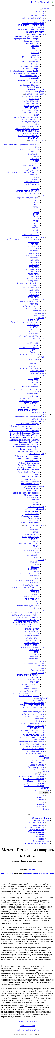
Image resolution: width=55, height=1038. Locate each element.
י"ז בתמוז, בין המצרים (30, 165)
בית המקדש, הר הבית (35, 726)
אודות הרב (45, 772)
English (41, 800)
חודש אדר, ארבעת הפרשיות (27, 606)
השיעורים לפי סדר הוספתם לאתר (31, 25)
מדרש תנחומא (33, 246)
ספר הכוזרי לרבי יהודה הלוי (33, 663)
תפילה (41, 661)
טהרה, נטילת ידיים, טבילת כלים (31, 742)
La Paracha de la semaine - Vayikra (24, 435)
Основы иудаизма (31, 497)
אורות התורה (33, 382)
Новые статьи (33, 490)
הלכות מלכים (33, 331)
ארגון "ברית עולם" (41, 790)
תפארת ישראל (33, 343)
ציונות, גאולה (39, 721)
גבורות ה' (35, 341)
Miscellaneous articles (30, 484)
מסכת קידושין (33, 281)
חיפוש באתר (39, 11)
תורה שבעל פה (33, 656)
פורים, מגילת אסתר (31, 193)
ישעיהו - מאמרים (32, 636)
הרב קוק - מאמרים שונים (29, 696)
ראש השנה (34, 175)
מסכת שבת (34, 251)
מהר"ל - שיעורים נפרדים (29, 354)
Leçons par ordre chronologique (26, 39)
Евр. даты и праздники (34, 827)
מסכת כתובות (33, 274)
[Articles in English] (28, 454)
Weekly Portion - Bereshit (28, 463)
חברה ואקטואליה (32, 534)
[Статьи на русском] (26, 486)
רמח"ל (41, 357)
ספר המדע (34, 327)
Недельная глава (31, 495)
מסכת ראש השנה (32, 255)
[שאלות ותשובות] (35, 698)
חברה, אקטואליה (32, 108)
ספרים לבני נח (38, 769)
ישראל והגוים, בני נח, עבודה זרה (26, 543)
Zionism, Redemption (30, 479)
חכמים (36, 654)
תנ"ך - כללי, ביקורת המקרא (28, 198)
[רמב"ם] (37, 318)
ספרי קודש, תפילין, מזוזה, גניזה (32, 744)
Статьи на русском (36, 486)
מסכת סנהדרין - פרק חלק (29, 288)
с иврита (31, 870)
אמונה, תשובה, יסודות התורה (32, 707)
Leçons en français (36, 34)
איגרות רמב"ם (33, 324)
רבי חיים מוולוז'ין (37, 373)
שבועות (36, 161)
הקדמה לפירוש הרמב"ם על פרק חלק (24, 322)
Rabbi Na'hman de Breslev (28, 80)
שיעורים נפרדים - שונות (34, 94)
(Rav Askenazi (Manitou (29, 85)
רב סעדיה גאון (38, 313)
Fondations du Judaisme (29, 442)
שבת (37, 142)
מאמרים (45, 414)
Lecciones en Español (35, 92)
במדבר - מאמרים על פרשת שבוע (26, 622)
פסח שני (35, 156)
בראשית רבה (33, 241)
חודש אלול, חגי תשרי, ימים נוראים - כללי (23, 172)
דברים (36, 209)
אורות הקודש (33, 380)
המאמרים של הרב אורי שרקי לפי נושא (29, 417)
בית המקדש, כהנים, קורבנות (28, 119)
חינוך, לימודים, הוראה (35, 732)
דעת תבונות (34, 364)
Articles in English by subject (27, 456)
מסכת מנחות (34, 294)
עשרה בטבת (34, 601)
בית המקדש (34, 539)
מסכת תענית (34, 265)
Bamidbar (35, 52)
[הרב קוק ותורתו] (31, 673)
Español (40, 804)
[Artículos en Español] (26, 509)
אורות (36, 377)
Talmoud (35, 59)
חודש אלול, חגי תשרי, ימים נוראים (25, 587)
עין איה (36, 384)
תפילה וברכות (38, 311)
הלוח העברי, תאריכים (35, 751)
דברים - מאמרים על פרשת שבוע (26, 624)
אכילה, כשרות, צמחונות (29, 126)
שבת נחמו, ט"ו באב (31, 170)
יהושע (36, 212)
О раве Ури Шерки (35, 781)
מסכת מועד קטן (32, 269)
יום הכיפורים (34, 179)
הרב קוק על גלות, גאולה (29, 691)
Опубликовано (7, 873)
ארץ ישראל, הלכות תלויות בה (32, 723)
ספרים (46, 758)
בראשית (35, 200)
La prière (35, 64)
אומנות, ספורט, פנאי (31, 133)
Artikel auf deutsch (36, 507)
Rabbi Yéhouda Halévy (29, 76)
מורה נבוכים (34, 334)
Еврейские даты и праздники (26, 493)
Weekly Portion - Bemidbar (27, 470)
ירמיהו (36, 223)
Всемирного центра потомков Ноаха (39, 873)
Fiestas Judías (33, 518)
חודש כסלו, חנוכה (32, 184)
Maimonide (34, 78)
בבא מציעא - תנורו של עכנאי (27, 283)
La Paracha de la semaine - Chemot (24, 433)
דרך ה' (36, 361)
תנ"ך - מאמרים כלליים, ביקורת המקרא (23, 613)
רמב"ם (41, 318)
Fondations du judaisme (29, 62)
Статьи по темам (31, 488)
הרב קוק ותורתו (38, 673)
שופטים (36, 214)
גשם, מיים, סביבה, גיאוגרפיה (28, 131)
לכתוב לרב (45, 788)
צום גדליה (35, 177)
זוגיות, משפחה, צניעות (30, 122)
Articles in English (36, 454)
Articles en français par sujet (27, 424)
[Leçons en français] (28, 34)
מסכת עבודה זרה (32, 290)
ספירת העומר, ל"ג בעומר (29, 149)
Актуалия (34, 500)
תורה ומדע (34, 530)
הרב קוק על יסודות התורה (28, 686)
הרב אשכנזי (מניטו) (36, 412)
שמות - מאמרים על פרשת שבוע (26, 617)
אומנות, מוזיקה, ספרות (35, 753)
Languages (44, 793)
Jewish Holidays (32, 460)
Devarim (35, 55)
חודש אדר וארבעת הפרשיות (27, 191)
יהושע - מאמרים (32, 626)
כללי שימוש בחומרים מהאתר (32, 18)
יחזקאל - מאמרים (32, 640)
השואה (36, 546)
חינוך (37, 124)
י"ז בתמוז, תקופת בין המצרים (27, 580)
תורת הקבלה (34, 659)
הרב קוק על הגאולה (31, 405)
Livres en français (36, 762)
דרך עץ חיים (34, 366)
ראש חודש (34, 562)
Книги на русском (36, 767)
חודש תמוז (35, 163)
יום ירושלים (34, 159)
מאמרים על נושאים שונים (34, 525)
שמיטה (36, 541)
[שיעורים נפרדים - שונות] (24, 94)
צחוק (37, 553)
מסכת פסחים (33, 253)
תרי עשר (35, 228)
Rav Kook (34, 82)
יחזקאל (36, 225)
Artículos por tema (31, 511)
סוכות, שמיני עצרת (31, 182)
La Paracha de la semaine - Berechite (24, 430)
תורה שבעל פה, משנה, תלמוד (32, 647)
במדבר (36, 207)
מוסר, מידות (34, 99)
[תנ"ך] (39, 196)
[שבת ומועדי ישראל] (28, 140)
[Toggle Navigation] (53, 5)
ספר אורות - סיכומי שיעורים (28, 675)
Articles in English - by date (27, 458)
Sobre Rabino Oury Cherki (33, 783)
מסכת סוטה (34, 276)
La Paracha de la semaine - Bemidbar (24, 437)
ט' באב (36, 168)
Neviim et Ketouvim (30, 57)
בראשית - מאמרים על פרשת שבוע (25, 615)
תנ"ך (42, 195)
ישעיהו (36, 221)
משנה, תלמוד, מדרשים (35, 237)
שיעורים (45, 20)
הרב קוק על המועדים (30, 684)
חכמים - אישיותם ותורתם (29, 308)
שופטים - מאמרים (32, 629)
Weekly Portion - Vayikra (28, 467)
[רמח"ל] (38, 357)
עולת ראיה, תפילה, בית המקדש (26, 389)
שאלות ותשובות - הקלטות (28, 135)
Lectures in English (36, 89)
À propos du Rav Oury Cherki (31, 776)
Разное (36, 504)
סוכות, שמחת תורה (31, 596)
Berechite (35, 46)
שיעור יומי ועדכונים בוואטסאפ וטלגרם (29, 29)
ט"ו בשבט (35, 188)
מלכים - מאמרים (32, 633)
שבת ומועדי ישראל (36, 140)
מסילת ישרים (33, 359)
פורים (36, 608)
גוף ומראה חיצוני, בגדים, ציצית (32, 737)
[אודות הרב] (39, 772)
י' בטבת (36, 186)
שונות (36, 557)
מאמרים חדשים (37, 419)
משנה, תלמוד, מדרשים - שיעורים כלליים (23, 239)
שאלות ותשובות (42, 698)
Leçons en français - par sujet (27, 36)
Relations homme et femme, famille (24, 71)
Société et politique (31, 69)
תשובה (36, 532)
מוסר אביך (34, 391)
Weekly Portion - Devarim (28, 472)
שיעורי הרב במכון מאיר (35, 32)
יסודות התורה (33, 527)
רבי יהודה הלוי (38, 315)
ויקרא (36, 205)
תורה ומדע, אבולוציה (30, 101)
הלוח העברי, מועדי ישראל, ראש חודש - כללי (21, 145)
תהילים (36, 230)
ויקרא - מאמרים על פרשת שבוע (26, 619)
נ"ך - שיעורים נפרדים (30, 235)
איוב (37, 232)
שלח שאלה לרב (38, 700)
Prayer (36, 474)
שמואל (36, 216)
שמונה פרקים (33, 320)
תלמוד (36, 652)
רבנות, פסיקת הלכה (31, 306)
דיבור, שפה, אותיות (31, 105)
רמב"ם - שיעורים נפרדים (29, 336)
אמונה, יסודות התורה (30, 96)
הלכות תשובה (33, 329)
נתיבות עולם (34, 352)
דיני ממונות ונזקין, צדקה (35, 746)
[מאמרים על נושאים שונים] (23, 525)
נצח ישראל (34, 345)
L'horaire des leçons (31, 41)
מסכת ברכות (34, 248)
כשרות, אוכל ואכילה (36, 739)
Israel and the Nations (30, 481)
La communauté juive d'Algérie (26, 447)
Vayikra (35, 50)
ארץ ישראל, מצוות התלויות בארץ (26, 117)
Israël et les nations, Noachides (26, 444)
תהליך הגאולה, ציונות (30, 537)
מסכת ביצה (34, 262)
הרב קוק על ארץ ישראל (29, 407)
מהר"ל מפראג (38, 338)
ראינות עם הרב (33, 555)
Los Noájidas (33, 520)
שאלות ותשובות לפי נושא (34, 702)
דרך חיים (35, 350)
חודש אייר (35, 152)
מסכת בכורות (33, 297)
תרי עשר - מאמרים (31, 643)
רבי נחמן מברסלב (37, 371)
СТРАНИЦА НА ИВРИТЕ (37, 843)
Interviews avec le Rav (29, 449)
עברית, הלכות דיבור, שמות (33, 712)
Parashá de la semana (30, 516)
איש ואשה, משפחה (31, 550)
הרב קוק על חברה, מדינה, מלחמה (26, 693)
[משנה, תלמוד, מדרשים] (25, 237)
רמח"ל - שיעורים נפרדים (29, 368)
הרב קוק (40, 375)
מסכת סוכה (34, 260)
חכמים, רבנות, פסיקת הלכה (33, 714)
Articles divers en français (28, 451)
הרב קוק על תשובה (31, 403)
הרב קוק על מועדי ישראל (29, 401)
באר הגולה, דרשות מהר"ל (29, 348)
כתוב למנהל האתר (36, 16)
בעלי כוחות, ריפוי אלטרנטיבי (33, 749)
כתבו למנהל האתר (27, 1026)
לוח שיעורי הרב (38, 27)
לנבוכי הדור (34, 396)
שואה (36, 115)
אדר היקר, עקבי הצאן (30, 387)
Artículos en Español (35, 509)
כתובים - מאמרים (32, 645)
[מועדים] (37, 560)
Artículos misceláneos (30, 523)
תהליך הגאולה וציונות (30, 110)
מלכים (36, 218)
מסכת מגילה (34, 267)
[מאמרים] (41, 415)
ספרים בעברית (38, 760)
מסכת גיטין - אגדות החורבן (28, 278)
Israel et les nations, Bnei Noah (26, 73)
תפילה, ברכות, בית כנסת (34, 716)
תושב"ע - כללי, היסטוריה (29, 301)
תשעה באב (34, 583)
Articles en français (36, 421)
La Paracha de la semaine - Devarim (24, 440)
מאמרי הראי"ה (33, 394)
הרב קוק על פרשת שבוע (29, 398)
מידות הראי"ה (33, 679)
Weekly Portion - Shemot (28, 465)
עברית (41, 795)
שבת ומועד (39, 719)
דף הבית (45, 9)
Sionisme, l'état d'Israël (29, 66)
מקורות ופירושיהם (37, 709)
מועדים (41, 560)
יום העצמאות (33, 154)
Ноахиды (35, 502)
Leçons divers (33, 87)
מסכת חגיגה (34, 271)
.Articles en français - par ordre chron (24, 426)
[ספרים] (43, 758)
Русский (40, 802)
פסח (37, 147)
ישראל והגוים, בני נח (31, 112)
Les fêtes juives (32, 43)
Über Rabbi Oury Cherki (34, 785)
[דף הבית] (41, 9)
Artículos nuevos (32, 513)
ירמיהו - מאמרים (32, 638)
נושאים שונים (33, 138)
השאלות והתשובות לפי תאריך (32, 705)
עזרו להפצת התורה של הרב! (27, 1021)
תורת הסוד (34, 304)
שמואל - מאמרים (32, 631)
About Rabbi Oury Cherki (33, 779)
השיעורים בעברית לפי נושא (33, 23)
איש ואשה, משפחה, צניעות (33, 735)
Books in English (37, 765)
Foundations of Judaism (29, 477)
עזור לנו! (40, 13)
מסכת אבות (34, 292)
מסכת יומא (34, 258)
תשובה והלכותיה (32, 103)
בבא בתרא (34, 285)
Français (40, 797)
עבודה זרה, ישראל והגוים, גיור (32, 730)
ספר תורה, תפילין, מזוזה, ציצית (27, 129)
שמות (36, 202)
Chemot (35, 48)
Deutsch (40, 807)
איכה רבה (35, 244)
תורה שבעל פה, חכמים (35, 299)
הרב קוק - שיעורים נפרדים (28, 410)
